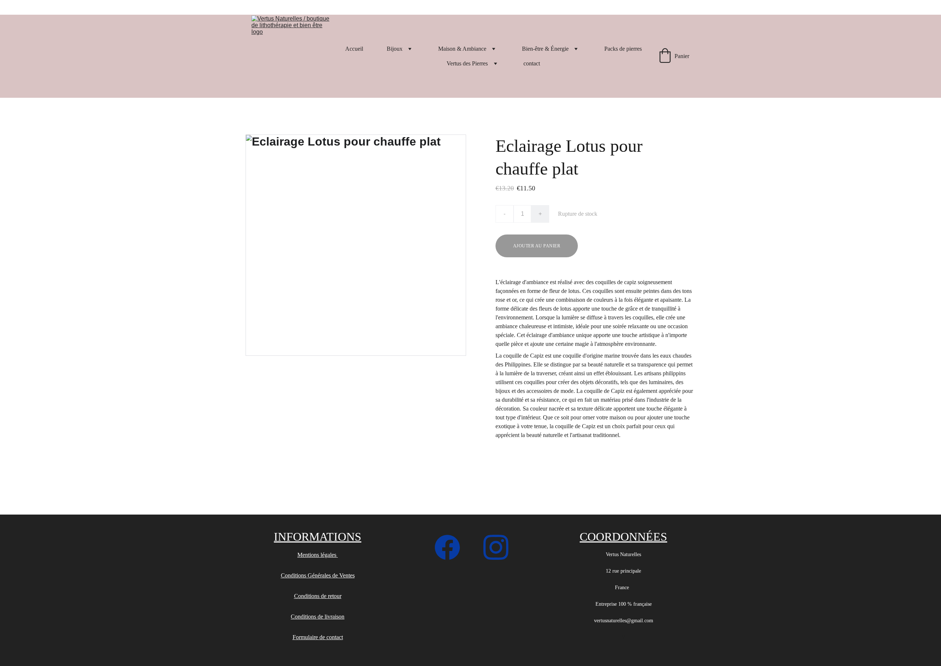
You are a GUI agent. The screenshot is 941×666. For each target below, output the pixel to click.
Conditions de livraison (317, 616)
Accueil (354, 49)
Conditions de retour (317, 596)
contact (531, 63)
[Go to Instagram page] (495, 547)
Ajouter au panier (536, 245)
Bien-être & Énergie (545, 49)
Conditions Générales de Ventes (318, 575)
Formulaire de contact (318, 637)
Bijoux (394, 49)
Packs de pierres (623, 49)
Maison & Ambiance (462, 49)
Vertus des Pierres (467, 63)
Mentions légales (317, 555)
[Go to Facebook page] (451, 547)
